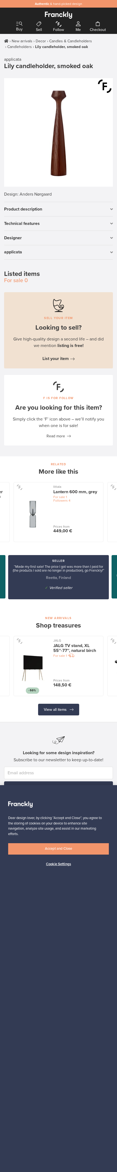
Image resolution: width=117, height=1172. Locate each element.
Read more (56, 436)
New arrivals (22, 41)
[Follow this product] (105, 86)
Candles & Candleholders (70, 41)
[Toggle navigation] (19, 24)
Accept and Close (58, 848)
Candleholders (19, 46)
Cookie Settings (58, 864)
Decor (41, 41)
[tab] (58, 209)
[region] (58, 978)
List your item (55, 358)
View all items (56, 709)
